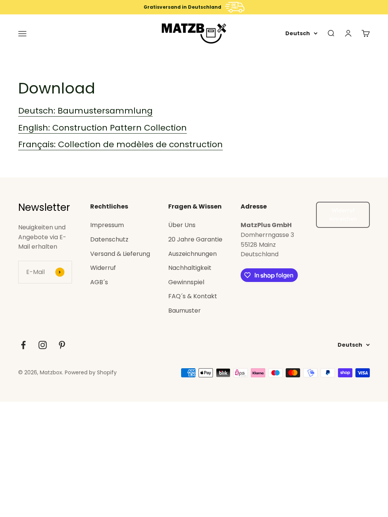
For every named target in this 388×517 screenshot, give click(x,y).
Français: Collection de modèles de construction (120, 144)
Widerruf (103, 267)
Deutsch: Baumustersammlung (85, 111)
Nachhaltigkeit (189, 267)
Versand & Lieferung (120, 253)
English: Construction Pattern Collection (102, 128)
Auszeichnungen (192, 253)
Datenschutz (109, 239)
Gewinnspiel (186, 282)
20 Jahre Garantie (195, 239)
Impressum (107, 225)
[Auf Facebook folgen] (23, 345)
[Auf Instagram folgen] (43, 345)
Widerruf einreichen (343, 214)
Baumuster (184, 310)
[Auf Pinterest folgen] (62, 345)
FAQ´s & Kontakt (192, 296)
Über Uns (182, 225)
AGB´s (99, 282)
